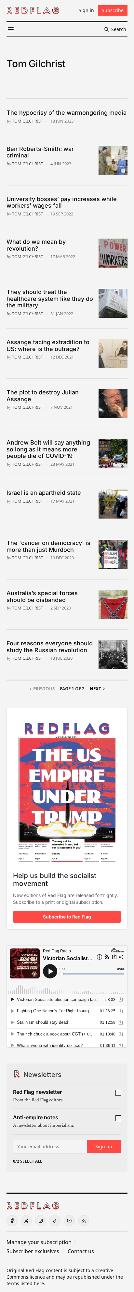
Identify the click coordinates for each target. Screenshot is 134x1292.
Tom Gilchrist (27, 121)
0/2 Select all (27, 1161)
